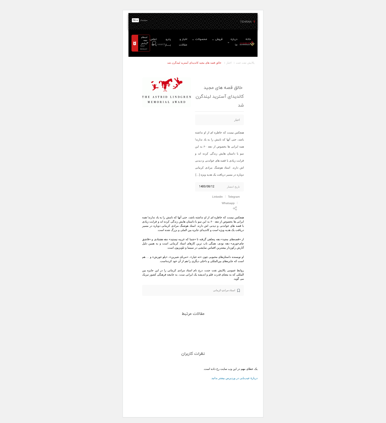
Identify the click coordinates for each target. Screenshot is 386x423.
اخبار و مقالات (183, 42)
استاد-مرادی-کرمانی (224, 290)
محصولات (201, 39)
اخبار (229, 62)
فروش (219, 39)
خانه (248, 39)
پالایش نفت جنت (245, 62)
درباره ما (234, 42)
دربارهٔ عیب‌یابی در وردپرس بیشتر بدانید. (234, 378)
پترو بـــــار (168, 42)
